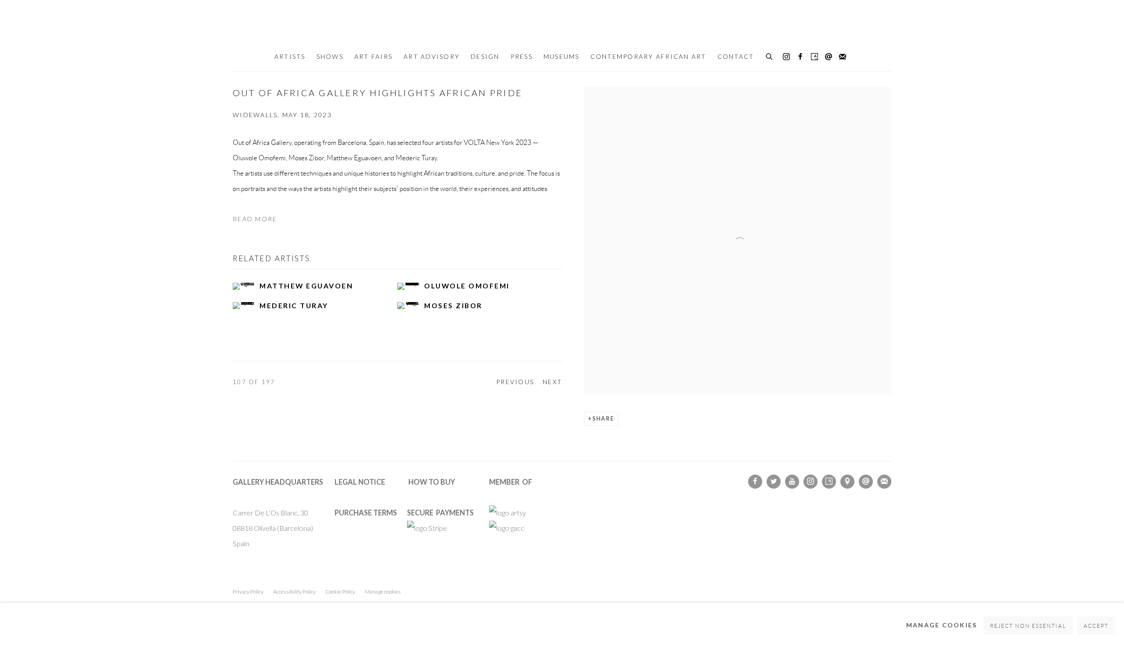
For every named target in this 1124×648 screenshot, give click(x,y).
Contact (735, 56)
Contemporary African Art (648, 56)
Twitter (774, 482)
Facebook (800, 57)
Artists (290, 56)
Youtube (792, 482)
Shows (330, 56)
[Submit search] (770, 55)
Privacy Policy (248, 591)
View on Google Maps (847, 482)
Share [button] (603, 418)
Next (552, 381)
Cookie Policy (340, 591)
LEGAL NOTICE (360, 482)
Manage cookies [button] (383, 591)
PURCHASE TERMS (366, 512)
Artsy (814, 57)
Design (485, 56)
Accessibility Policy (294, 591)
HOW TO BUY (431, 482)
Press (522, 56)
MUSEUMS (562, 56)
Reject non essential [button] (1028, 626)
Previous (515, 381)
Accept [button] (1096, 626)
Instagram (786, 57)
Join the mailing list (843, 57)
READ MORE (255, 219)
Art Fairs (373, 56)
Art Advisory (431, 56)
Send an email (828, 57)
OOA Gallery (562, 23)
